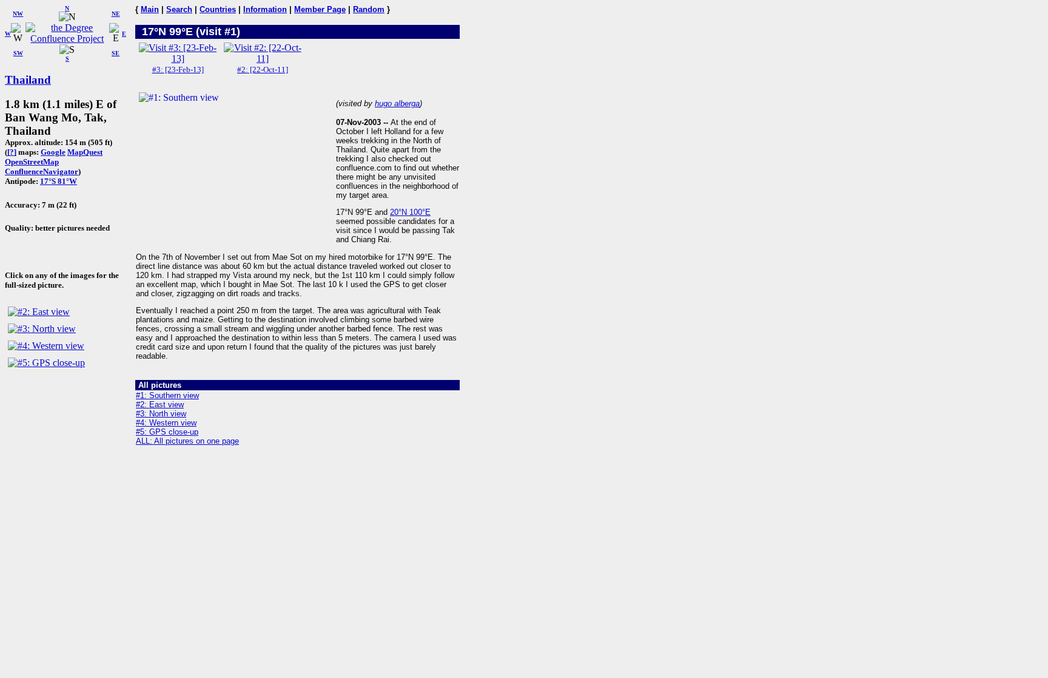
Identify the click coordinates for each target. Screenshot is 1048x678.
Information (265, 9)
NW (18, 13)
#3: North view (161, 413)
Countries (218, 9)
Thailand (28, 79)
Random (369, 9)
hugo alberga (397, 103)
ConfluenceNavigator (41, 171)
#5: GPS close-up (167, 431)
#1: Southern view (167, 395)
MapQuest (84, 152)
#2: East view (160, 404)
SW (18, 53)
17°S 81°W (58, 181)
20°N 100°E (410, 212)
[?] (11, 152)
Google (53, 152)
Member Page (320, 9)
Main (150, 9)
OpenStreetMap (32, 161)
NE (116, 13)
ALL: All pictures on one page (187, 441)
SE (115, 53)
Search (179, 9)
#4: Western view (166, 422)
